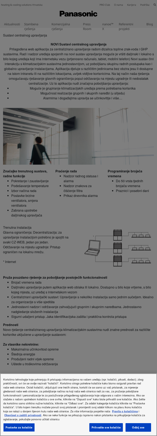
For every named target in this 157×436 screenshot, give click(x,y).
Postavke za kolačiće (19, 427)
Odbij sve (138, 427)
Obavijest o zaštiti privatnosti (22, 415)
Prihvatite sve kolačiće (106, 427)
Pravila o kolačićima (125, 411)
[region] (78, 404)
